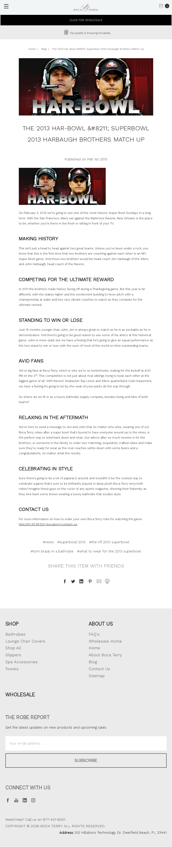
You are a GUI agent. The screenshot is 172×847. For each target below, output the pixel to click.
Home (94, 648)
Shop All (13, 648)
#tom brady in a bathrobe (52, 551)
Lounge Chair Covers (25, 641)
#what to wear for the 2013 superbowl (109, 551)
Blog (93, 662)
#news (48, 542)
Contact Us (99, 669)
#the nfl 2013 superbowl (109, 542)
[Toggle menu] (6, 6)
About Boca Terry (105, 655)
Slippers (13, 655)
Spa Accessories (21, 662)
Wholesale (20, 694)
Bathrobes (15, 634)
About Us (101, 624)
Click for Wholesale (86, 20)
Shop (12, 624)
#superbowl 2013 (71, 542)
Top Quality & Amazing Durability (89, 33)
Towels (12, 669)
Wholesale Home (105, 641)
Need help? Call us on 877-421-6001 (35, 819)
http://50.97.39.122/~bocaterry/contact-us (48, 524)
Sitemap (97, 676)
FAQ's (94, 634)
